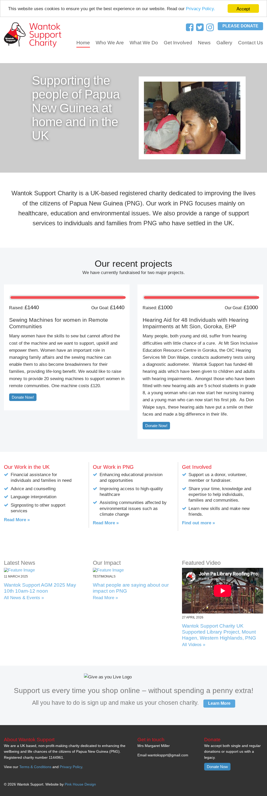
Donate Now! (23, 397)
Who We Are (110, 42)
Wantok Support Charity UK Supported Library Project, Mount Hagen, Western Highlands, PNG (219, 632)
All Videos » (193, 644)
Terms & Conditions (35, 767)
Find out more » (198, 522)
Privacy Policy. (200, 8)
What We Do (144, 42)
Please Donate (240, 26)
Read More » (17, 519)
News (204, 42)
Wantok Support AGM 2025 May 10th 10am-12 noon (40, 588)
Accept (243, 8)
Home (83, 42)
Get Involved (178, 42)
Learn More (219, 703)
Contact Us (250, 42)
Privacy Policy (71, 767)
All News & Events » (24, 597)
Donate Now (217, 766)
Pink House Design (80, 784)
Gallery (224, 42)
